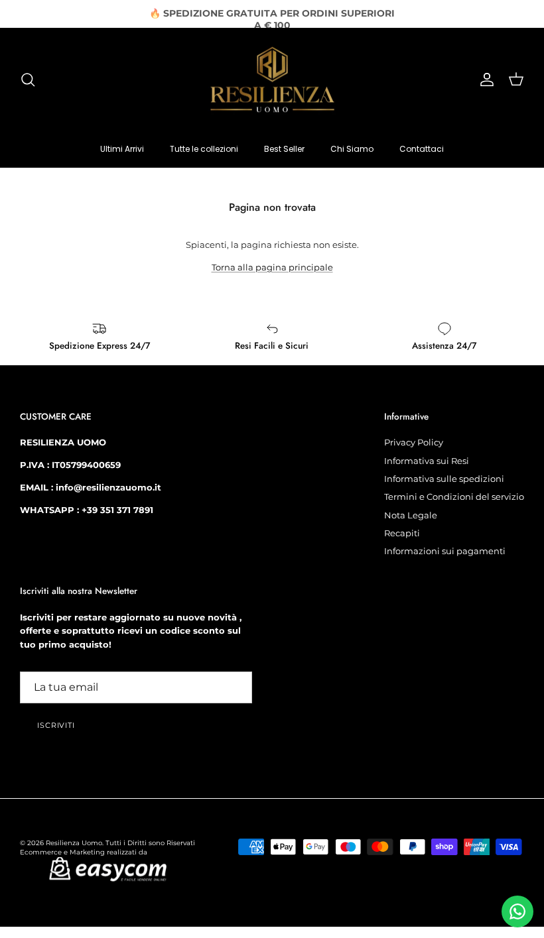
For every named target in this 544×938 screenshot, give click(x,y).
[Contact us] (517, 911)
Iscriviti (56, 725)
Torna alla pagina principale (272, 267)
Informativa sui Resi (426, 460)
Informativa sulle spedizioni (444, 478)
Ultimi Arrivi (122, 148)
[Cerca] (28, 80)
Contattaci (421, 148)
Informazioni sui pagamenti (445, 551)
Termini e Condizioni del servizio (454, 496)
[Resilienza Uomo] (272, 79)
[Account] (484, 80)
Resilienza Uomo (74, 843)
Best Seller (284, 148)
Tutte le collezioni (204, 148)
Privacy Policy (413, 442)
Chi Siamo (352, 148)
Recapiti (402, 533)
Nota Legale (410, 515)
